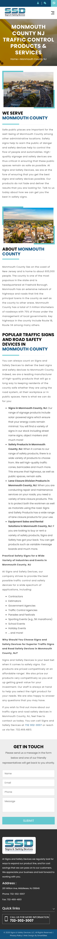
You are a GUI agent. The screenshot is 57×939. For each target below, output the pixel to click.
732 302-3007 (33, 725)
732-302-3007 (17, 893)
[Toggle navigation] (53, 13)
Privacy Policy (16, 935)
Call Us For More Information (29, 919)
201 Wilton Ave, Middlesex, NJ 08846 (21, 888)
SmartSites (42, 935)
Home (14, 59)
